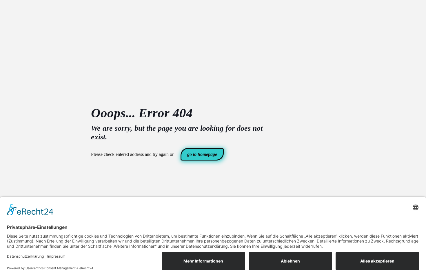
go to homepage (202, 154)
